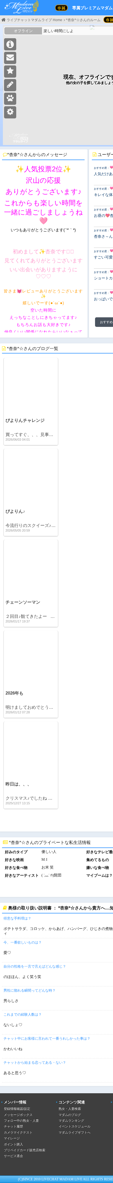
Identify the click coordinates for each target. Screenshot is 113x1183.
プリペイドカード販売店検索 (24, 1150)
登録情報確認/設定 (17, 1108)
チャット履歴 (13, 1126)
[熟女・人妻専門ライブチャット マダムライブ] (22, 7)
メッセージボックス (18, 1114)
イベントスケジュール (74, 1126)
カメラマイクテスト (18, 1132)
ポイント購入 (13, 1144)
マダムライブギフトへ (74, 1132)
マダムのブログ (70, 1114)
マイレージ (12, 1138)
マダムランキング (71, 1120)
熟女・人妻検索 (70, 1108)
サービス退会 (13, 1156)
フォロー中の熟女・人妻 (21, 1120)
